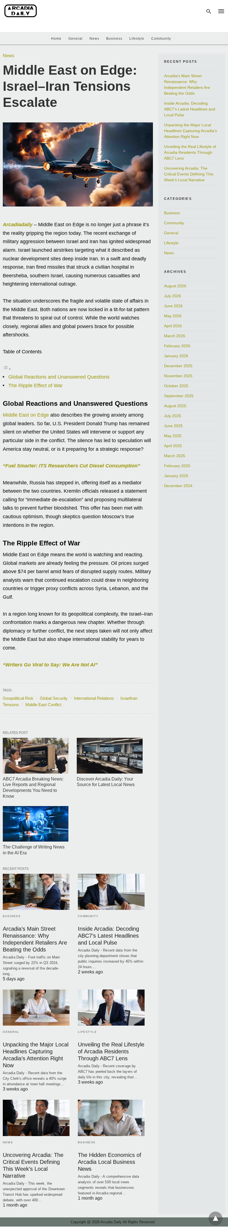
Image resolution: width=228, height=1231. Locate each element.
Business (114, 39)
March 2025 (174, 456)
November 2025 (178, 376)
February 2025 (177, 466)
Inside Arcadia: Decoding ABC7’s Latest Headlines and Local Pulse (108, 936)
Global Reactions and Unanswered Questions (59, 377)
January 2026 (176, 356)
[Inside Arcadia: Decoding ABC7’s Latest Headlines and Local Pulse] (111, 892)
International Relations (94, 698)
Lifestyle (136, 39)
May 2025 (173, 436)
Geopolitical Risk (18, 698)
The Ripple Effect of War (35, 385)
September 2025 (179, 396)
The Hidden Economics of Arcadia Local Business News (109, 1162)
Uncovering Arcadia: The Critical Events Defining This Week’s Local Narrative (188, 174)
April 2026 (173, 326)
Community (161, 39)
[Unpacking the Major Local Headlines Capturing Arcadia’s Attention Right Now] (36, 1008)
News (94, 39)
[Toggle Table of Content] (7, 368)
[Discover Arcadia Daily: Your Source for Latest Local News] (109, 755)
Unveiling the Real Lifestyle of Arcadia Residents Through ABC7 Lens (111, 1051)
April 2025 (173, 446)
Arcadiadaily (18, 224)
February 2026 (177, 346)
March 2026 (174, 336)
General (75, 39)
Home (56, 39)
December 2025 (178, 366)
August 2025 (175, 406)
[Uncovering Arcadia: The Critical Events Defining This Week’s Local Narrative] (36, 1118)
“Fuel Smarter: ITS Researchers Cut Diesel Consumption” (71, 466)
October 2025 (176, 386)
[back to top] (215, 1218)
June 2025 (173, 426)
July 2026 (172, 296)
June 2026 (173, 306)
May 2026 (173, 316)
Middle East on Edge (26, 415)
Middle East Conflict (43, 704)
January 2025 (176, 476)
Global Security (54, 698)
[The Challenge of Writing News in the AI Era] (35, 824)
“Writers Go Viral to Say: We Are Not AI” (50, 665)
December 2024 (178, 486)
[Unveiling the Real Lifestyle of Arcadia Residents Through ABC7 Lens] (111, 1008)
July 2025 (172, 416)
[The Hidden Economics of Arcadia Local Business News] (111, 1118)
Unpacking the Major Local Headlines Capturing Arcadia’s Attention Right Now (190, 131)
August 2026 (175, 286)
